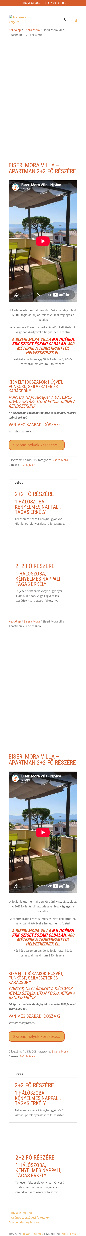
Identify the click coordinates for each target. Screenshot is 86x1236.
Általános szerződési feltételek (29, 1217)
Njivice (30, 465)
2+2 (22, 465)
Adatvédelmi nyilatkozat (25, 1222)
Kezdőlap (15, 30)
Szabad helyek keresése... (36, 445)
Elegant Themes (32, 1234)
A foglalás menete (21, 1213)
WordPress (68, 1234)
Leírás (19, 482)
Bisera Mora (32, 30)
